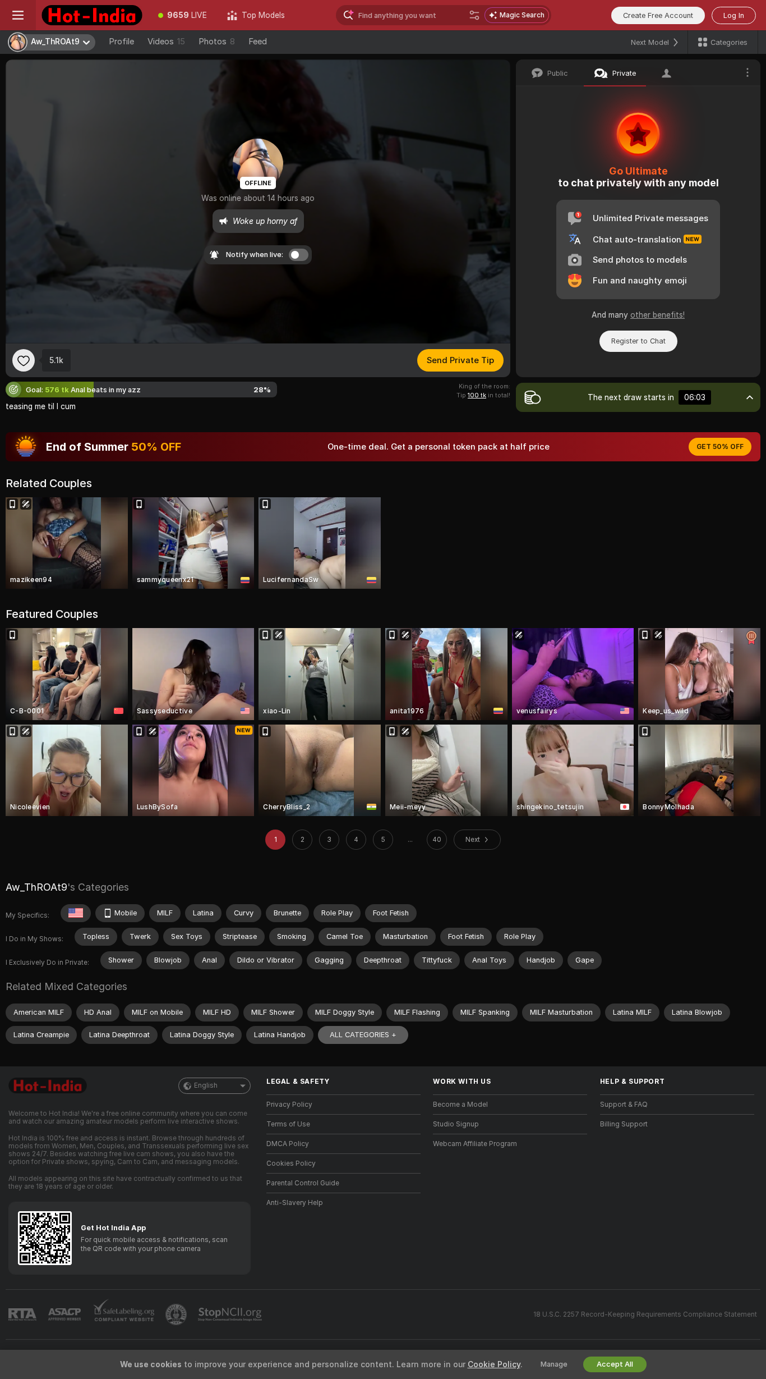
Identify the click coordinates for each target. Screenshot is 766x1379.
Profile (121, 41)
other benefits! (657, 314)
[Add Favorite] (23, 360)
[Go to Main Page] (92, 15)
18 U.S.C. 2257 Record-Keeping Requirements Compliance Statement (645, 1314)
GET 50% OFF (720, 447)
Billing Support (624, 1124)
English (206, 1085)
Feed (257, 41)
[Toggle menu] (18, 15)
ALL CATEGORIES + (363, 1034)
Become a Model (460, 1104)
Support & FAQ (624, 1104)
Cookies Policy (291, 1163)
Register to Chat (638, 341)
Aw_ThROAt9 (36, 887)
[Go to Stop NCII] (231, 1314)
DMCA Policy (287, 1144)
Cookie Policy (494, 1364)
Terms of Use (288, 1124)
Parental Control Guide (302, 1183)
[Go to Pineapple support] (177, 1314)
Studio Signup (456, 1124)
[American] (76, 913)
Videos (166, 41)
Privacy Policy (289, 1104)
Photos (217, 41)
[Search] (474, 15)
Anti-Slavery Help (294, 1203)
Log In (733, 15)
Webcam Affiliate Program (475, 1144)
